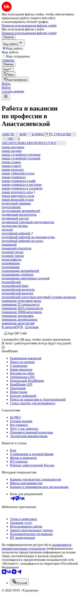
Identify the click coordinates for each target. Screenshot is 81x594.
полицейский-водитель (18, 289)
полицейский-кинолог (18, 293)
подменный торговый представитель (28, 222)
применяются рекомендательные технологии (36, 546)
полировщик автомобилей (20, 271)
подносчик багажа (15, 226)
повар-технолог (13, 169)
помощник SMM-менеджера (22, 312)
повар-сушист (11, 166)
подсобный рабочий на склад (22, 241)
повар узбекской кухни (18, 173)
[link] (9, 74)
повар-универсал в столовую (22, 188)
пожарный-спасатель (16, 248)
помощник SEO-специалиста (22, 308)
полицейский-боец (15, 286)
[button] (6, 84)
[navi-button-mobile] (6, 96)
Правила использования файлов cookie (29, 33)
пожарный (9, 244)
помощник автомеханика (19, 319)
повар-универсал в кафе (19, 181)
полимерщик (11, 263)
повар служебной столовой (21, 158)
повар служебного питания (21, 154)
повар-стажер (11, 162)
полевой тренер (13, 256)
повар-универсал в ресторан (22, 184)
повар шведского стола (18, 196)
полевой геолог (13, 252)
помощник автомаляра (18, 316)
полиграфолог (12, 259)
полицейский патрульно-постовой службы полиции (39, 297)
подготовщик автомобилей (21, 211)
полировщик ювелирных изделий (26, 278)
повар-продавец (13, 147)
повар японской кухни (18, 199)
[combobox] (19, 581)
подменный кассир (15, 218)
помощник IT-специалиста (20, 304)
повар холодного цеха (17, 192)
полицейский (11, 282)
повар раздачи (12, 151)
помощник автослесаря (18, 323)
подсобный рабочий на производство (28, 237)
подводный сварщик (16, 203)
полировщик (11, 267)
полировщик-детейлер (17, 274)
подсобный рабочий (16, 233)
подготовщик (11, 207)
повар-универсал (14, 177)
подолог (7, 229)
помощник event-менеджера (21, 301)
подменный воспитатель (19, 214)
